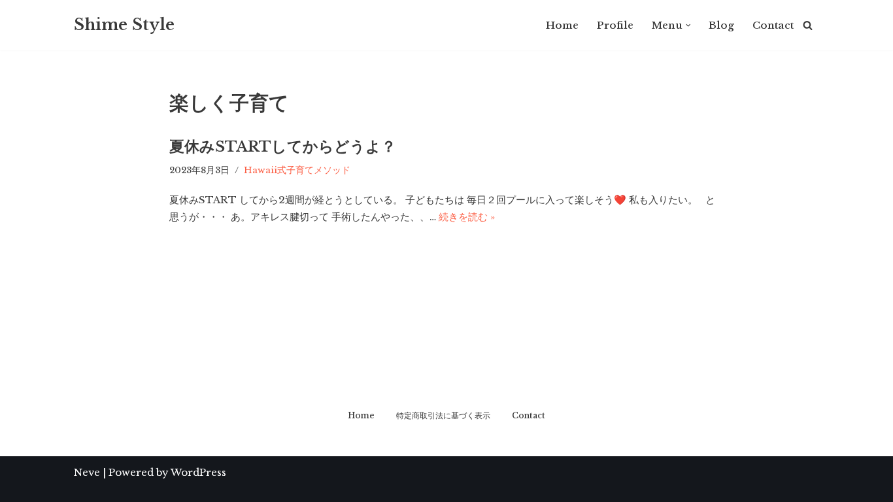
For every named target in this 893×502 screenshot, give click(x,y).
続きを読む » (467, 216)
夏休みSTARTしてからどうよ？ (282, 146)
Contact (773, 25)
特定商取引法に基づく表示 (443, 415)
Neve (87, 472)
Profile (615, 25)
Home (562, 25)
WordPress (198, 472)
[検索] (808, 25)
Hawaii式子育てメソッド (297, 170)
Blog (721, 25)
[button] (688, 25)
